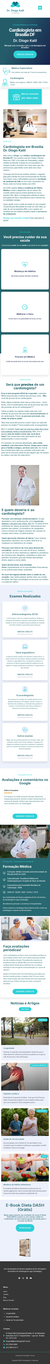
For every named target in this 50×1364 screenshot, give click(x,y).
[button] (40, 8)
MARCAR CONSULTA (25, 632)
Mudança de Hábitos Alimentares (17, 1185)
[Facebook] (19, 1278)
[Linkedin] (27, 1278)
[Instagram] (23, 1278)
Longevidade (8, 1048)
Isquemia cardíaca (11, 1094)
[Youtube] (30, 1278)
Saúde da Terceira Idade (13, 1139)
